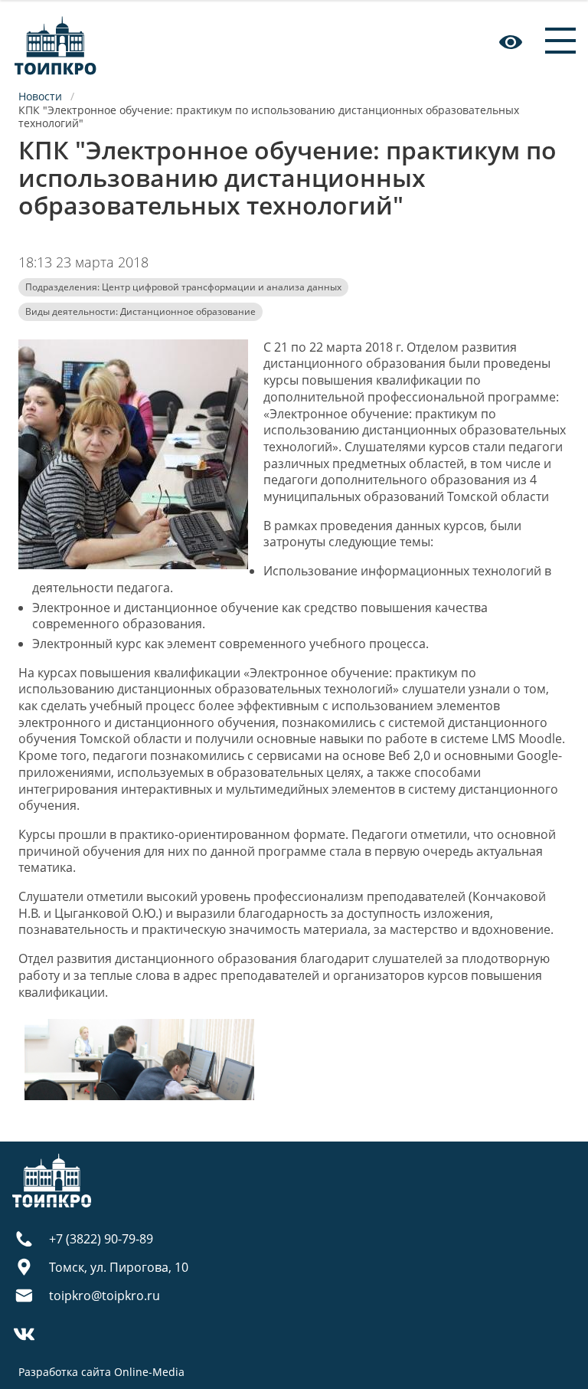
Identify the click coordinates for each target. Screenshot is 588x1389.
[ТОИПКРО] (55, 42)
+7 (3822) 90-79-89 (101, 1238)
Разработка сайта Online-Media (101, 1371)
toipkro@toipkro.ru (104, 1295)
